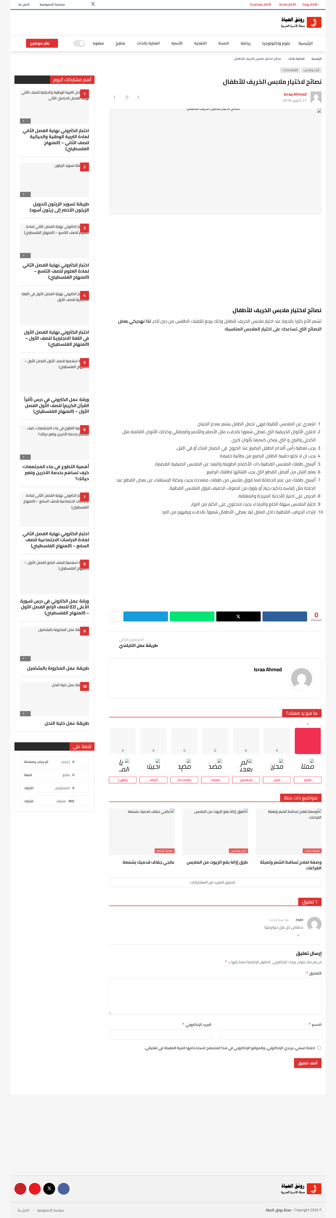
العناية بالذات (290, 70)
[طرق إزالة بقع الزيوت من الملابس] (215, 832)
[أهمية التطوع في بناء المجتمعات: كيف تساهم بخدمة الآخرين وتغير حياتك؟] (54, 442)
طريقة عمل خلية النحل (67, 723)
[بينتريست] (76, 4)
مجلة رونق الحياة (278, 1209)
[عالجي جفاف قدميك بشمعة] (142, 832)
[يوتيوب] (84, 4)
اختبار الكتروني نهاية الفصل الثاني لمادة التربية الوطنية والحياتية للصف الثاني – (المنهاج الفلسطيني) (56, 139)
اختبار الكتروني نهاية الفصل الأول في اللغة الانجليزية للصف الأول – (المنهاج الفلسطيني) (56, 338)
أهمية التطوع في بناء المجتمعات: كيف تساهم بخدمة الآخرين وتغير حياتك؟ (55, 472)
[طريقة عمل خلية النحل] (54, 699)
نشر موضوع (39, 43)
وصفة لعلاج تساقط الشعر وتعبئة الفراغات (291, 865)
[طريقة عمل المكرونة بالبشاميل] (54, 644)
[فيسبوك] (101, 4)
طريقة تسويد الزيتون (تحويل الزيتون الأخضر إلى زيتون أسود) (59, 207)
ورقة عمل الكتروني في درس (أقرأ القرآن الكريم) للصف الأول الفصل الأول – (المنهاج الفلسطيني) (56, 405)
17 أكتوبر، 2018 (295, 100)
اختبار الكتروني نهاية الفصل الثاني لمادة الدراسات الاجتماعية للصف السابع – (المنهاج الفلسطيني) (56, 539)
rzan (299, 919)
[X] (93, 4)
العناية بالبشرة (164, 850)
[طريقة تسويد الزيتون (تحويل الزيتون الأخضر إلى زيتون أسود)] (54, 180)
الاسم (315, 1024)
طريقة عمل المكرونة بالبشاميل (58, 668)
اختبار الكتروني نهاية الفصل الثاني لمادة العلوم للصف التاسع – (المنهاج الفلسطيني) (56, 271)
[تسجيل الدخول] (18, 43)
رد (298, 934)
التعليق (314, 973)
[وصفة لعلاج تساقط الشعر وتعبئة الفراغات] (289, 832)
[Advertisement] (141, 22)
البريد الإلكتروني (196, 1024)
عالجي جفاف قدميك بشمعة (149, 862)
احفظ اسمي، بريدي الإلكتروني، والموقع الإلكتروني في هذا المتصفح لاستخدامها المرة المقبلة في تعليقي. (229, 1048)
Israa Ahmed (295, 94)
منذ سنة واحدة (279, 920)
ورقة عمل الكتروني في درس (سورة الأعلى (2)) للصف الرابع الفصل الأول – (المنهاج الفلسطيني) (54, 607)
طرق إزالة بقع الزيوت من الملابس (217, 862)
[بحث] (66, 43)
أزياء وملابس (311, 70)
